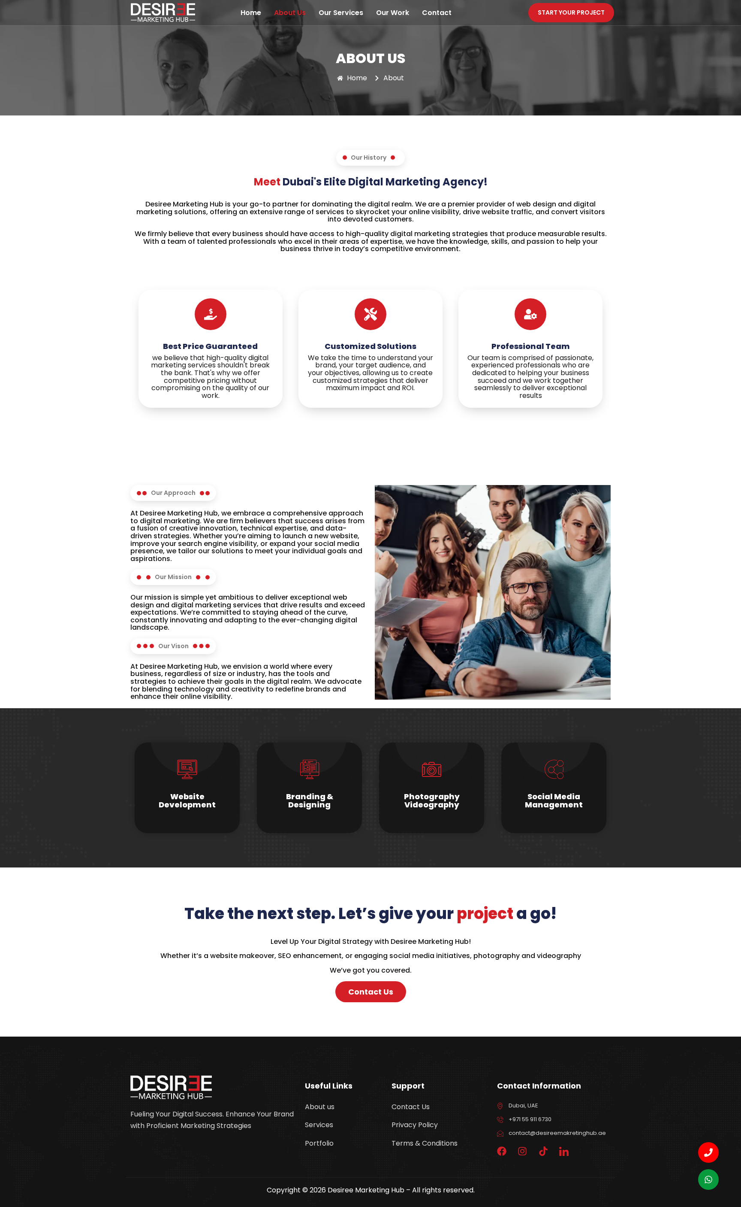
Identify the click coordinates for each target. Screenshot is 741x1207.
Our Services (341, 13)
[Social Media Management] (553, 769)
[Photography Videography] (431, 769)
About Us (290, 13)
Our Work (392, 13)
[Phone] (708, 1152)
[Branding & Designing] (309, 769)
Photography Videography (432, 800)
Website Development (187, 800)
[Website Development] (187, 769)
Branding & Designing (309, 800)
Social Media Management (554, 800)
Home (251, 13)
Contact (437, 13)
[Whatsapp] (708, 1179)
